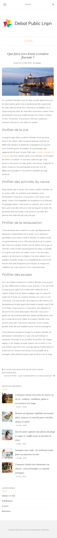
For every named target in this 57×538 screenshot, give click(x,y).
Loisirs (28, 41)
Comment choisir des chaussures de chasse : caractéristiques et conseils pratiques (32, 468)
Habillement (7, 501)
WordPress (45, 530)
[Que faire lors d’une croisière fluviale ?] (28, 81)
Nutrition (6, 511)
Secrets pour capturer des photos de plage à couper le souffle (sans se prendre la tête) (35, 435)
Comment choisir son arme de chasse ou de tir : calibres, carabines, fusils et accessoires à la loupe (34, 399)
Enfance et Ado (8, 496)
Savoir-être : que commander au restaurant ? (29, 376)
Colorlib (27, 530)
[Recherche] (53, 4)
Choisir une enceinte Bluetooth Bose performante (22, 371)
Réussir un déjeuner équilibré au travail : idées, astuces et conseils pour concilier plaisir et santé (34, 417)
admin (38, 63)
